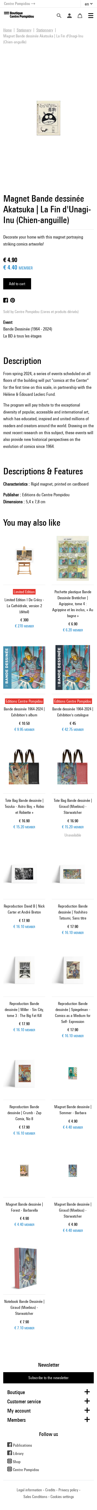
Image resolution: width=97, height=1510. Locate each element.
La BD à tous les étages (22, 335)
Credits (50, 1490)
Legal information (29, 1490)
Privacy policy (68, 1490)
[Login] (69, 15)
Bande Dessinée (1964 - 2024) (27, 329)
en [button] (87, 3)
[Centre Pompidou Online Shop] (19, 14)
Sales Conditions (35, 1496)
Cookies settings (62, 1496)
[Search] (59, 15)
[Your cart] (80, 15)
